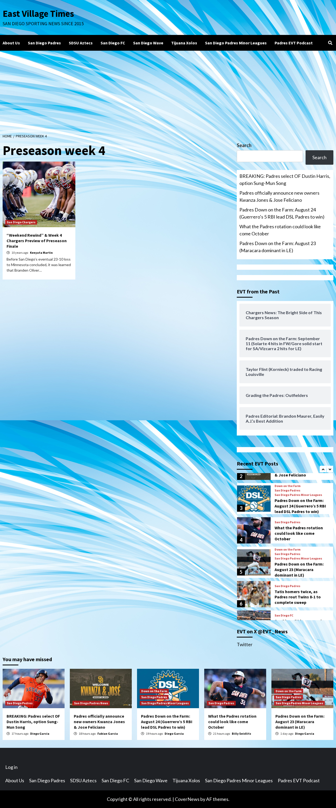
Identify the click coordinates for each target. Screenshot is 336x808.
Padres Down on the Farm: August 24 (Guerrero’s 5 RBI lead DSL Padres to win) (281, 213)
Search (244, 145)
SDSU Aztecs (81, 42)
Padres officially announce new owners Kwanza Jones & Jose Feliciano (279, 196)
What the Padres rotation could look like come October (280, 230)
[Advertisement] (168, 90)
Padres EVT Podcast (294, 42)
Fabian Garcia (107, 734)
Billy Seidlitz (241, 734)
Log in (11, 767)
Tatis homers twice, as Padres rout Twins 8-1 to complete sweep (298, 597)
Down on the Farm (288, 486)
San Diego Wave (148, 42)
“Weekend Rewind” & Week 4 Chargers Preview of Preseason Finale (37, 240)
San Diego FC (113, 42)
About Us (11, 42)
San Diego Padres (44, 42)
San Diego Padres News (91, 703)
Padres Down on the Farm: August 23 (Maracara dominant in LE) (277, 246)
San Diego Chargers (21, 222)
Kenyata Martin (41, 253)
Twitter (245, 644)
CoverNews (187, 799)
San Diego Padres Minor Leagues (236, 42)
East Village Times (38, 13)
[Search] (330, 43)
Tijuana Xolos (184, 42)
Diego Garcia (39, 734)
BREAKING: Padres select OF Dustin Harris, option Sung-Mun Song (284, 179)
